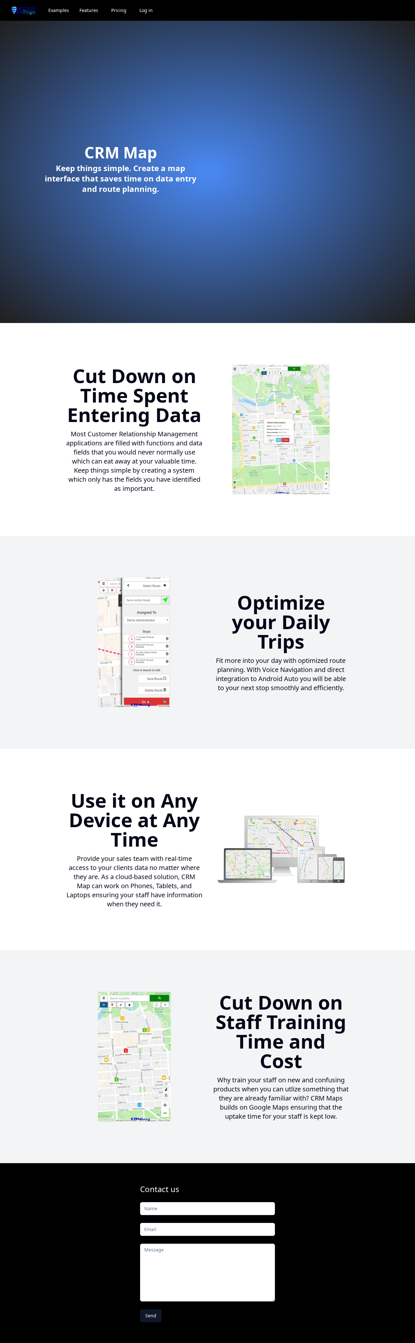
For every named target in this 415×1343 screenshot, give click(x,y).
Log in (146, 10)
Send (150, 1315)
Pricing (118, 10)
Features (88, 10)
